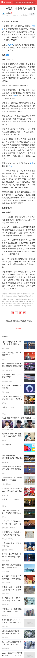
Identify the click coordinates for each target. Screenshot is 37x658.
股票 (7, 55)
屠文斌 (10, 44)
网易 (3, 2)
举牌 (31, 163)
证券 (15, 95)
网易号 (9, 2)
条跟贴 (18, 328)
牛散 (10, 166)
